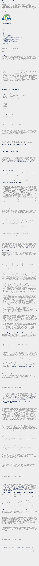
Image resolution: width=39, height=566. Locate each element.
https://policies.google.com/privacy (22, 449)
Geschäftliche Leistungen (6, 34)
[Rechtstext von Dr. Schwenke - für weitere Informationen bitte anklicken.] (6, 17)
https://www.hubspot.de (16, 397)
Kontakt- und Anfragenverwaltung (7, 36)
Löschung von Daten (6, 31)
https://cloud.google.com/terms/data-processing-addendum (11, 450)
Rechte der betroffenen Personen (7, 32)
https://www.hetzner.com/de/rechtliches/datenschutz (24, 365)
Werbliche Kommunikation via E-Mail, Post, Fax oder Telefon (11, 39)
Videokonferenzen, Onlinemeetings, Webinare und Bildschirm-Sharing (12, 37)
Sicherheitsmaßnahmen (6, 28)
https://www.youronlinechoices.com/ (26, 247)
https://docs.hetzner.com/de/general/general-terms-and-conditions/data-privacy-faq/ (23, 366)
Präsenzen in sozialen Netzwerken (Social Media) (9, 40)
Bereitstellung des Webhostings (7, 35)
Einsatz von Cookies (6, 33)
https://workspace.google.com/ (7, 487)
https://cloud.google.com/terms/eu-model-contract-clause (20, 451)
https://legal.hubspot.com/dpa (17, 398)
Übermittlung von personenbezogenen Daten (9, 29)
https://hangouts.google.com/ (7, 449)
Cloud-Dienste (5, 38)
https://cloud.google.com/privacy (7, 490)
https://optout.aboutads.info (16, 247)
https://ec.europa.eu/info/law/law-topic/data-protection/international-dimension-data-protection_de (19, 161)
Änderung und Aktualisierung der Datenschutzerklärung (10, 41)
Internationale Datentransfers (7, 30)
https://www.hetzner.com (6, 365)
